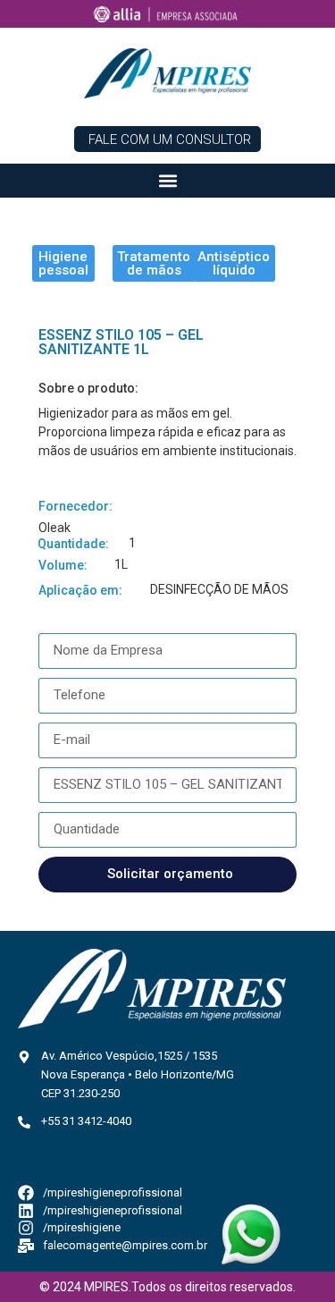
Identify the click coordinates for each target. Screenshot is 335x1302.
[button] (167, 181)
